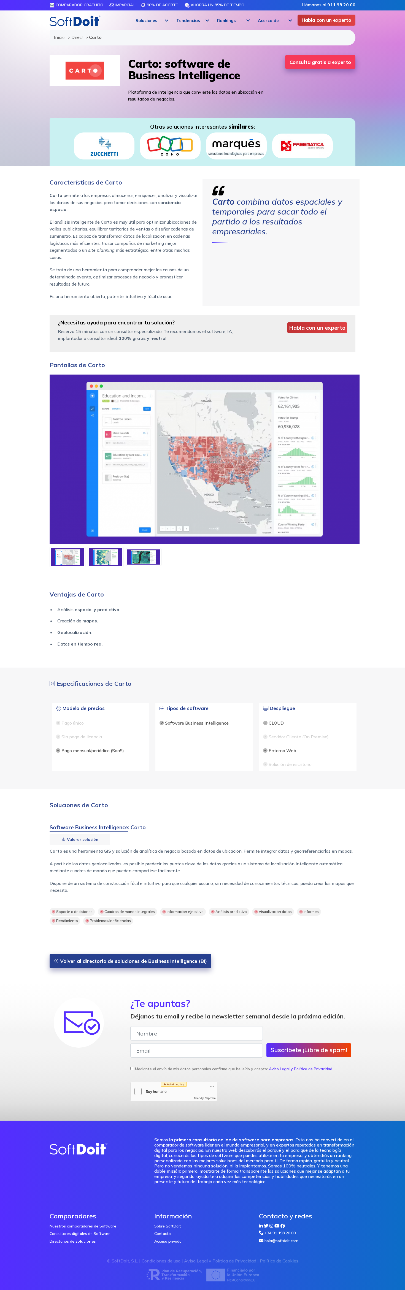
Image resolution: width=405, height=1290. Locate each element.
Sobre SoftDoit (167, 1226)
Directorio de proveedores (75, 37)
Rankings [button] (226, 20)
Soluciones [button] (146, 20)
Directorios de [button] (73, 1241)
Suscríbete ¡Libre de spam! (309, 1050)
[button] (151, 20)
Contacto (162, 1233)
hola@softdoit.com (281, 1240)
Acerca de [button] (268, 20)
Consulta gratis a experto (320, 62)
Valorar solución (82, 839)
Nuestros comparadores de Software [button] (83, 1226)
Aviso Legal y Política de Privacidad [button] (300, 1068)
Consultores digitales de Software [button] (80, 1233)
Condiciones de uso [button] (161, 1261)
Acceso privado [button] (168, 1241)
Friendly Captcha (205, 1098)
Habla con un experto (326, 20)
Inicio (58, 37)
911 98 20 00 (341, 4)
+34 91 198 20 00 (280, 1233)
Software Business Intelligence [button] (89, 827)
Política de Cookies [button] (279, 1261)
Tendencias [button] (188, 20)
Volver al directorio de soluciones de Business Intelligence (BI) (133, 961)
